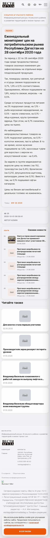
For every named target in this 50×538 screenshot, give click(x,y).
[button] (45, 4)
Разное (9, 31)
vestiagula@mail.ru (24, 464)
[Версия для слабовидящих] (35, 4)
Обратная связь (19, 473)
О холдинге (6, 473)
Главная (4, 453)
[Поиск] (23, 4)
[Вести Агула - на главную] (13, 4)
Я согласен (25, 531)
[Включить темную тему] (29, 4)
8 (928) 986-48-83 (24, 461)
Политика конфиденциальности (14, 478)
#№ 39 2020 (16, 203)
